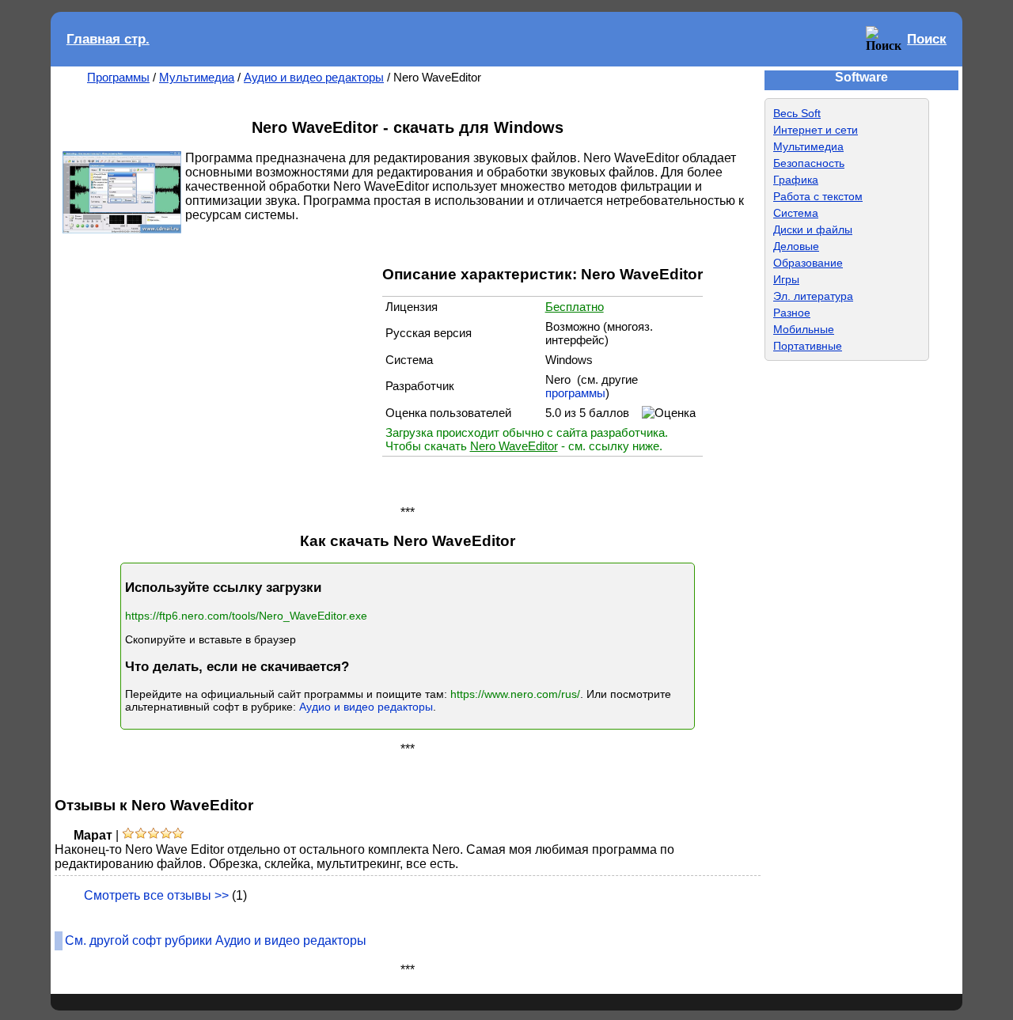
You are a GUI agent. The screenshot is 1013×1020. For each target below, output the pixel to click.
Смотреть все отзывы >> (156, 895)
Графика (795, 179)
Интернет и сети (815, 129)
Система (795, 213)
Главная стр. (108, 39)
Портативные (807, 345)
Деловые (796, 246)
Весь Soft (797, 113)
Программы (118, 77)
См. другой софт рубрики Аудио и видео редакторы (215, 940)
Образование (808, 262)
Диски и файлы (812, 229)
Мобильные (803, 329)
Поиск (927, 39)
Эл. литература (813, 296)
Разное (791, 312)
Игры (786, 279)
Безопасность (808, 163)
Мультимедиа (196, 77)
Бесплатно (574, 306)
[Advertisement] (224, 368)
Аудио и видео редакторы (314, 77)
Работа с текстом (818, 196)
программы (575, 393)
